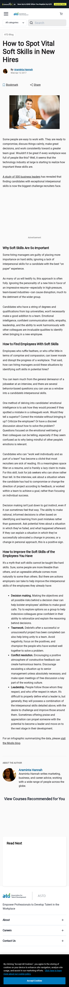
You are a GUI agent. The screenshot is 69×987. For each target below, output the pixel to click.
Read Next (14, 843)
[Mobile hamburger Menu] (6, 14)
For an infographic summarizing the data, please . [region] (34, 741)
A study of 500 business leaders (21, 176)
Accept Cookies (34, 980)
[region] (34, 970)
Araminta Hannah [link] (23, 69)
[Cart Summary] (62, 13)
